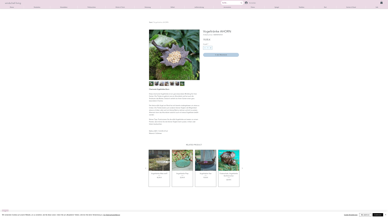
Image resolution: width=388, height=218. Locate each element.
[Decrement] (204, 48)
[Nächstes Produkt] (242, 168)
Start (150, 22)
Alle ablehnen (365, 215)
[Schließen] (385, 214)
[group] (194, 168)
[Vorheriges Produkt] (145, 168)
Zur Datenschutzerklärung (111, 215)
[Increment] (211, 48)
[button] (381, 2)
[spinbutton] (208, 48)
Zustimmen (377, 215)
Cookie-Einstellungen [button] (351, 215)
